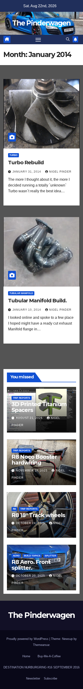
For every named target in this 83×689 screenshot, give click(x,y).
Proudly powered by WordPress (27, 639)
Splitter (50, 555)
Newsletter (33, 678)
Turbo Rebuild (26, 162)
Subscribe (50, 678)
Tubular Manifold (21, 293)
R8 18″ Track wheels (38, 515)
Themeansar (41, 645)
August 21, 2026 (30, 418)
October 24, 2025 (31, 523)
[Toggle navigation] (38, 39)
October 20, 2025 (31, 575)
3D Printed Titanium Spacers (39, 407)
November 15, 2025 (32, 470)
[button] (68, 39)
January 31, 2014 (27, 171)
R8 (14, 509)
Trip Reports (21, 398)
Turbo (13, 155)
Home (26, 656)
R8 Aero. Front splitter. (31, 565)
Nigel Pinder (60, 171)
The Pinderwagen (41, 23)
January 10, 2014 (27, 309)
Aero (16, 555)
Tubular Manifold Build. (37, 300)
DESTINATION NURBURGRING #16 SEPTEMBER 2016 (41, 667)
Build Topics (32, 555)
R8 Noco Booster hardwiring (34, 459)
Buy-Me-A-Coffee (49, 656)
